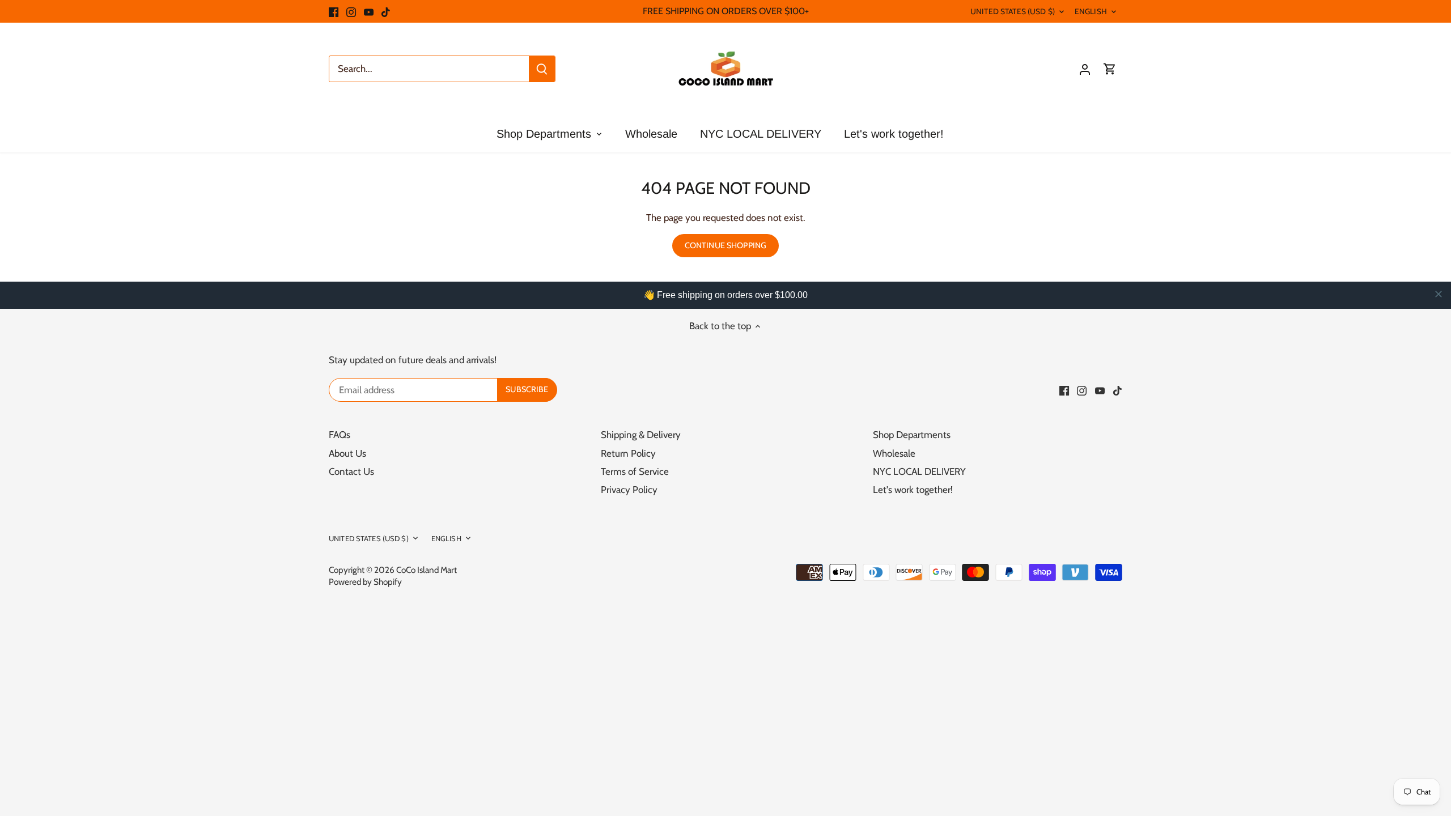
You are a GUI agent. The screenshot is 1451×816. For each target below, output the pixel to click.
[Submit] (542, 69)
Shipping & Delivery (641, 434)
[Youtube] (369, 11)
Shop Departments (912, 434)
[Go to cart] (1110, 68)
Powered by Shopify (365, 581)
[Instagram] (351, 11)
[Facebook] (333, 11)
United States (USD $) (1012, 11)
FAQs (339, 434)
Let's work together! (913, 489)
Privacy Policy (629, 489)
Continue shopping (725, 245)
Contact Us (351, 471)
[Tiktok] (386, 11)
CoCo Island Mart (426, 569)
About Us (347, 453)
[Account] (1084, 68)
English (1091, 11)
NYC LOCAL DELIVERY (919, 471)
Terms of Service (635, 471)
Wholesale (894, 453)
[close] (1438, 294)
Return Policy (628, 453)
